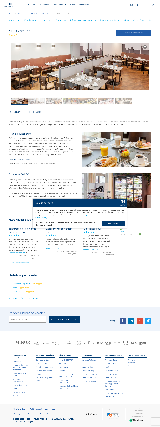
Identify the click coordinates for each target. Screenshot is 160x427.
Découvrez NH (111, 378)
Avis (122, 231)
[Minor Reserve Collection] (78, 343)
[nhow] (100, 343)
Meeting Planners (89, 367)
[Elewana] (46, 343)
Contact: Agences (89, 381)
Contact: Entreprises (90, 378)
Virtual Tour (138, 20)
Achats (16, 396)
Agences (85, 363)
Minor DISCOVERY (66, 360)
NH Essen (13, 288)
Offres (126, 20)
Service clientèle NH (44, 360)
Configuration (87, 215)
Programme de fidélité (137, 366)
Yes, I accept (113, 223)
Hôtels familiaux (111, 371)
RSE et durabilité (20, 385)
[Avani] (108, 343)
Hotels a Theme (111, 374)
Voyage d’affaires (89, 360)
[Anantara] (37, 343)
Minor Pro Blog (88, 371)
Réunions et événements (83, 20)
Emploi (16, 389)
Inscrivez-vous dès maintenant (64, 319)
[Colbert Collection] (117, 343)
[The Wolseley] (57, 343)
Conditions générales (44, 367)
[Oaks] (134, 343)
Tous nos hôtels (111, 360)
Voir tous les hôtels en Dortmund (23, 298)
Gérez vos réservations (45, 363)
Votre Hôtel (14, 20)
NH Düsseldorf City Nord (19, 284)
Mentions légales (20, 409)
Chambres (61, 20)
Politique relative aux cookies (42, 409)
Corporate (17, 362)
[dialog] (80, 213)
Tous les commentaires (19, 263)
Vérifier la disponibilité (133, 33)
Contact (62, 371)
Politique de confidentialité (26, 414)
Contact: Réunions (89, 374)
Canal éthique (46, 414)
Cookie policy (41, 217)
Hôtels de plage (111, 397)
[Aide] (131, 5)
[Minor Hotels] (23, 343)
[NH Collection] (89, 343)
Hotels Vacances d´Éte (114, 393)
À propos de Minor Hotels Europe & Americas (20, 367)
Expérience (109, 367)
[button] (113, 416)
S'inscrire (62, 363)
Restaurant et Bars (109, 20)
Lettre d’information (44, 371)
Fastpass (39, 374)
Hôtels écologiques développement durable (112, 383)
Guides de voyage (112, 363)
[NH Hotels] (125, 343)
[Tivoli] (69, 343)
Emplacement (31, 20)
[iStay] (143, 343)
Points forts (109, 390)
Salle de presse (19, 392)
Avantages (63, 367)
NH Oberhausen (16, 292)
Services (47, 20)
